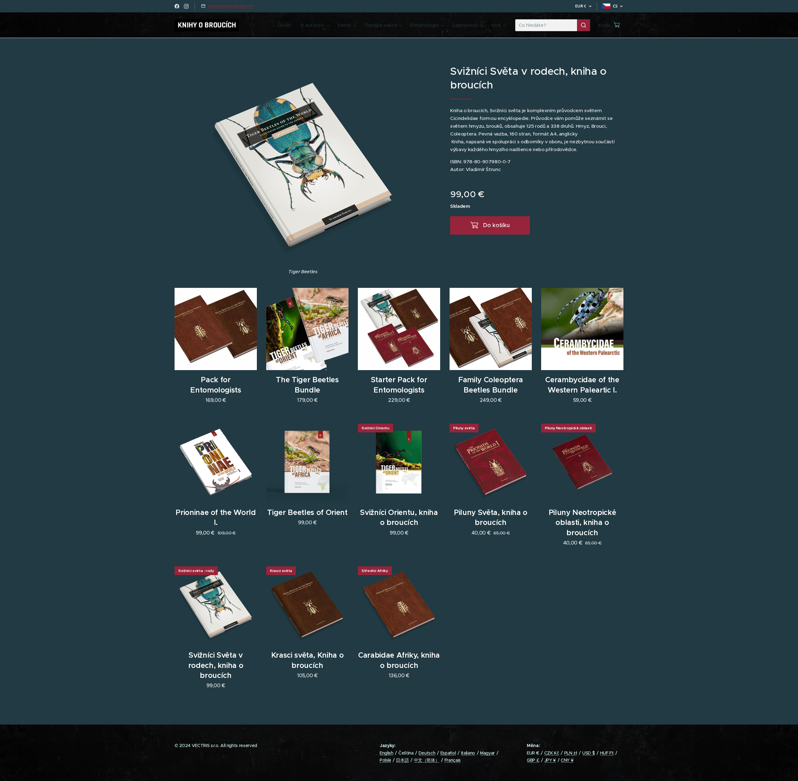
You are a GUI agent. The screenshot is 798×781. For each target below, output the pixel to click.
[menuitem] (285, 25)
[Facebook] (177, 6)
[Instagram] (186, 6)
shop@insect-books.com (231, 6)
